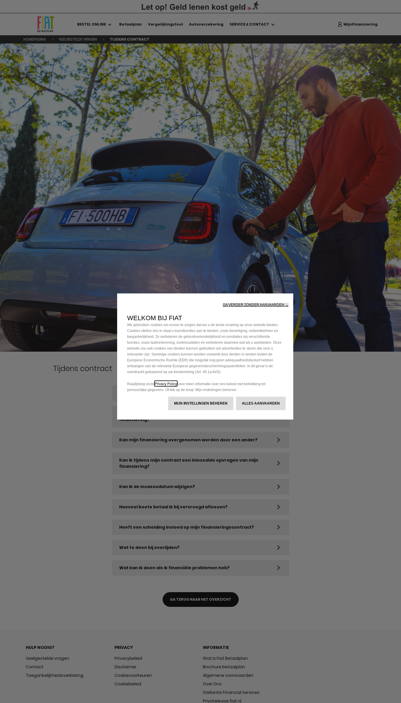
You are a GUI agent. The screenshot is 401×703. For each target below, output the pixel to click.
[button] (256, 305)
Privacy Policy (166, 383)
